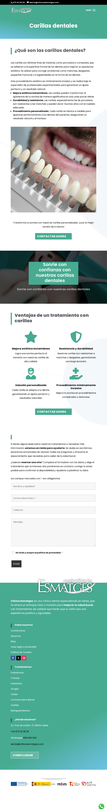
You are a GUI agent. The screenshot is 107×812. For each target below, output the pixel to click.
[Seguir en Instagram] (24, 658)
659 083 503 (30, 737)
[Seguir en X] (18, 658)
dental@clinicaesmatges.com (27, 744)
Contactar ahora (51, 236)
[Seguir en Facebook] (13, 658)
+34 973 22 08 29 (20, 731)
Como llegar (23, 755)
